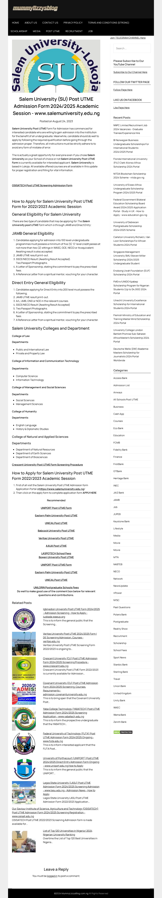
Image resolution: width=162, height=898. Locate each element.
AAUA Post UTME (56, 546)
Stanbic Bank (120, 664)
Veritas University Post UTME (56, 538)
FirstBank (118, 464)
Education (119, 435)
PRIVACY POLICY (73, 22)
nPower (117, 593)
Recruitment (120, 636)
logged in (52, 876)
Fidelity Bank (120, 449)
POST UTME (53, 31)
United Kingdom (122, 693)
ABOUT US (31, 22)
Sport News (119, 657)
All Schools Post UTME (125, 399)
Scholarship (119, 643)
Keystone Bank (121, 521)
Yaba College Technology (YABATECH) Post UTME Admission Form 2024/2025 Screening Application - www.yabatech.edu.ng (71, 712)
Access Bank (120, 378)
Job (115, 507)
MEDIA (37, 31)
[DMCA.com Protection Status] (123, 733)
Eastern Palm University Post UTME (56, 515)
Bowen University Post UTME (56, 557)
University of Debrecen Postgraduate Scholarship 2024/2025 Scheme (127, 226)
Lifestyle (118, 528)
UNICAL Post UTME (56, 523)
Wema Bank (119, 714)
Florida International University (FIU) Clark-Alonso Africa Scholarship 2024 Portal (130, 162)
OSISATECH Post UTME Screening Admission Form (42, 185)
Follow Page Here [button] (122, 89)
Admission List (121, 385)
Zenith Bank (119, 722)
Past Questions (121, 607)
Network (118, 578)
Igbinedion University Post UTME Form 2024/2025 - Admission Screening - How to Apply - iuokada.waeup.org (71, 612)
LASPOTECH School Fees (56, 553)
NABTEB (117, 564)
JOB (90, 31)
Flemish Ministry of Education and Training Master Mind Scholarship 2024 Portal (132, 319)
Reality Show (120, 628)
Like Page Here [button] (121, 107)
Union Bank (119, 686)
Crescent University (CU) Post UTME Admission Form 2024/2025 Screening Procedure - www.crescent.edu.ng (70, 662)
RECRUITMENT (74, 31)
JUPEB (117, 514)
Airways (117, 392)
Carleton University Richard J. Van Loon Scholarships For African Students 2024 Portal (131, 240)
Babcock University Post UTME (56, 530)
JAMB (116, 500)
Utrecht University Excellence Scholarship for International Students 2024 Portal (129, 304)
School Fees (120, 650)
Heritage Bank (121, 478)
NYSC (116, 600)
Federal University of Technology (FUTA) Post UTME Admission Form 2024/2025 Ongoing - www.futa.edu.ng (69, 737)
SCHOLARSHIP (19, 31)
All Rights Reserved (98, 893)
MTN (115, 557)
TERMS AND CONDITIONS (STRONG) (108, 22)
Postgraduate (120, 621)
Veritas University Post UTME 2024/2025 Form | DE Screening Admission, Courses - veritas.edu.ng (70, 637)
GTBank (117, 471)
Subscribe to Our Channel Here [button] (130, 72)
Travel (116, 679)
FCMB (116, 442)
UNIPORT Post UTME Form (56, 508)
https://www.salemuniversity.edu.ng (61, 489)
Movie (116, 543)
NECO (116, 571)
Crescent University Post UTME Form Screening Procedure (47, 464)
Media (116, 535)
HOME (15, 22)
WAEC (116, 707)
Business (118, 406)
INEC (116, 485)
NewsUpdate (120, 585)
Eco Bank (118, 428)
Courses (118, 421)
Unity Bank (119, 700)
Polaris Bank (120, 614)
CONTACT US (50, 22)
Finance (117, 456)
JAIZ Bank (118, 492)
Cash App (118, 414)
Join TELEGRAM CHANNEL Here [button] (128, 37)
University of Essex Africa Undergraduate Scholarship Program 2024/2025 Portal (128, 188)
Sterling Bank (120, 672)
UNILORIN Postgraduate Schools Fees (56, 587)
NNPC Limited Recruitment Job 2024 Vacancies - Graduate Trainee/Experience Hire (130, 129)
